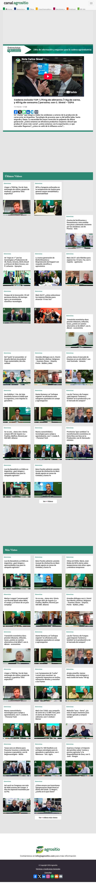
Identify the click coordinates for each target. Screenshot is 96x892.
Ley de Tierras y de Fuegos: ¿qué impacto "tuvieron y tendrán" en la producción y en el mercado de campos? (78, 397)
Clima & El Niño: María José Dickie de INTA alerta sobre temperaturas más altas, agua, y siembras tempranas (79, 564)
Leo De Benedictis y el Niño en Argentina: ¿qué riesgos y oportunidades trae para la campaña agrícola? (16, 472)
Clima (32, 9)
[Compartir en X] (20, 112)
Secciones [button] (60, 9)
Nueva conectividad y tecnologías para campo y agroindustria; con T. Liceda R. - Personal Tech (48, 435)
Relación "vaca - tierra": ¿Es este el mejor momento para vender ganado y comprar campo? (78, 714)
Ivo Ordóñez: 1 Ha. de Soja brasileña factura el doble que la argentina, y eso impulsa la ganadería (16, 397)
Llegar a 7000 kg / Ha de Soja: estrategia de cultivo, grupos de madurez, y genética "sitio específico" (16, 190)
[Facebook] (35, 876)
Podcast (72, 9)
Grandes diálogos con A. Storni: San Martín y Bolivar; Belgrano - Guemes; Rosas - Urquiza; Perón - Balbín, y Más (48, 360)
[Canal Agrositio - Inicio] (16, 3)
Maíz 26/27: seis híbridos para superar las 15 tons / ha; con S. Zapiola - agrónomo (79, 260)
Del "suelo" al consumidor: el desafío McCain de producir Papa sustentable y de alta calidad (15, 360)
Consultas (48, 873)
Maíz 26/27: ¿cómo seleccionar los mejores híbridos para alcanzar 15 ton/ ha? (48, 297)
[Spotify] (52, 876)
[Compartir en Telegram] (32, 112)
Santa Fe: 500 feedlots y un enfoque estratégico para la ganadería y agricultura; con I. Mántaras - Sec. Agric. (47, 751)
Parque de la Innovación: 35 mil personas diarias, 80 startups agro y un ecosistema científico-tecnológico (16, 298)
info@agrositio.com (45, 856)
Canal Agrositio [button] (44, 9)
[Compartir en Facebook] (16, 112)
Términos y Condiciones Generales (48, 869)
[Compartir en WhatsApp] (24, 112)
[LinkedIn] (44, 876)
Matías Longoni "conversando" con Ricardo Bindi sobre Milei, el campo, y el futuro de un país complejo (16, 601)
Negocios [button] (20, 9)
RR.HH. (83, 9)
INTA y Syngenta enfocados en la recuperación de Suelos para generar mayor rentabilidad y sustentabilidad (48, 190)
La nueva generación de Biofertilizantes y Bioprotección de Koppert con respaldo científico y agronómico (47, 262)
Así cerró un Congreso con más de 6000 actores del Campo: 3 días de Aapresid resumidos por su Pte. (16, 788)
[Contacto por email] (61, 876)
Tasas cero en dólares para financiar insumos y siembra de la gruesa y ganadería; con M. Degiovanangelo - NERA (16, 751)
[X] (39, 876)
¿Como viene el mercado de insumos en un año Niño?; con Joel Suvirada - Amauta (78, 359)
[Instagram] (48, 876)
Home (9, 9)
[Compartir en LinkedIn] (28, 112)
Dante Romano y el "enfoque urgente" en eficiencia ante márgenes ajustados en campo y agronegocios (48, 397)
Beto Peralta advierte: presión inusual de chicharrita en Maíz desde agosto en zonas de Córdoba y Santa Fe (47, 472)
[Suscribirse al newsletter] (56, 876)
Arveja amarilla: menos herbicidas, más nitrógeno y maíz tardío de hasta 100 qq (78, 675)
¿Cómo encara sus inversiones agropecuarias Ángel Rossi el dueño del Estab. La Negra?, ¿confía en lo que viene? (48, 788)
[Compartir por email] (36, 112)
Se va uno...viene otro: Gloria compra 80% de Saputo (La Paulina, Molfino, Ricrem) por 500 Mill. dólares (15, 435)
